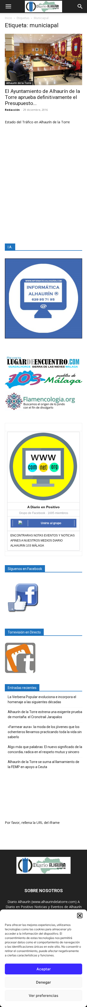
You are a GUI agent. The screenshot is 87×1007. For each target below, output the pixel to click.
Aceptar (43, 969)
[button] (79, 915)
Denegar (43, 982)
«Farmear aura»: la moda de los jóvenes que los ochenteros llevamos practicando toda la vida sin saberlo (45, 732)
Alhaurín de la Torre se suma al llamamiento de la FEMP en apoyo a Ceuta (43, 764)
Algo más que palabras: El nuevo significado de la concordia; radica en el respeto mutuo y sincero (45, 749)
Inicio (8, 18)
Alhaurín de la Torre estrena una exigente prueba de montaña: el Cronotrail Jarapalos (45, 714)
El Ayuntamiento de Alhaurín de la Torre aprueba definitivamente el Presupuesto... (42, 97)
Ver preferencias (43, 995)
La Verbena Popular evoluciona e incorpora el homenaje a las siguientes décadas (42, 699)
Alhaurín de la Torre (18, 83)
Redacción (12, 109)
